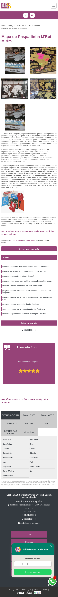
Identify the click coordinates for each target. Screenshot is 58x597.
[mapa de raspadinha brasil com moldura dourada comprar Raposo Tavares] (14, 117)
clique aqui (30, 241)
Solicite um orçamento (29, 249)
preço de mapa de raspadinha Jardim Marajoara (20, 304)
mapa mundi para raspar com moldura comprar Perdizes (24, 314)
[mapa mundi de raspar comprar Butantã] (14, 60)
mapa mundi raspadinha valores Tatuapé (18, 276)
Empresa (29, 542)
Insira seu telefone (32, 559)
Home (29, 534)
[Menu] (53, 5)
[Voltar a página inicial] (6, 5)
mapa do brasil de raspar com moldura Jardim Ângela (23, 286)
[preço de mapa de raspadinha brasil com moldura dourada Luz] (14, 88)
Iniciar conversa (32, 572)
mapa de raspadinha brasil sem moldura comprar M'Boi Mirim (25, 267)
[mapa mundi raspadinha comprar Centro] (43, 60)
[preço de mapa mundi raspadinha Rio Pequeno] (43, 88)
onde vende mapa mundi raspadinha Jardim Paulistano (23, 309)
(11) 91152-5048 (16, 241)
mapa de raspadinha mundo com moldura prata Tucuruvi (24, 271)
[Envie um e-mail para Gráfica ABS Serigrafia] (32, 15)
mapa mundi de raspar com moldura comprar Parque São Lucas (27, 281)
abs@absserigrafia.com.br (30, 523)
